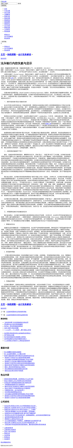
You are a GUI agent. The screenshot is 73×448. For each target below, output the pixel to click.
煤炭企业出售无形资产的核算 (14, 370)
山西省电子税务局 (10, 429)
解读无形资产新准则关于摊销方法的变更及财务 (20, 365)
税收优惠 (7, 18)
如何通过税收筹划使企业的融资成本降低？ (17, 333)
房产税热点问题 (9, 335)
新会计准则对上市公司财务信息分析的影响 (17, 381)
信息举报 (7, 435)
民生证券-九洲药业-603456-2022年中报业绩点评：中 (21, 422)
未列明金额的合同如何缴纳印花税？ (15, 339)
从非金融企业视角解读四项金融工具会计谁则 (19, 359)
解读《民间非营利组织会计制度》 (15, 367)
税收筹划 (7, 20)
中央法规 (7, 10)
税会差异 (7, 38)
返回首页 (3, 58)
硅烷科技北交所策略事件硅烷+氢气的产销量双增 (20, 413)
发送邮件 (7, 439)
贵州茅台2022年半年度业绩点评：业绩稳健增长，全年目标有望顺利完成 (27, 415)
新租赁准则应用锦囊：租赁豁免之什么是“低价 (18, 379)
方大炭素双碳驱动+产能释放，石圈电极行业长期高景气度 (23, 420)
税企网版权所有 (6, 442)
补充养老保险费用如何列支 (13, 392)
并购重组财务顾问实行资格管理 (15, 384)
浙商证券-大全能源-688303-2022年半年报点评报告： (20, 407)
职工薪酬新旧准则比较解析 (12, 352)
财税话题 (7, 27)
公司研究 (7, 29)
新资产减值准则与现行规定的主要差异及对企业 (19, 355)
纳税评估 (7, 24)
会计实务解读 (8, 36)
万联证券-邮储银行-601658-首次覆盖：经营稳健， (20, 411)
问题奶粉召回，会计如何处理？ (15, 390)
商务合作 (7, 433)
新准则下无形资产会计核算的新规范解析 (17, 357)
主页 (3, 54)
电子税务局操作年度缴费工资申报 (15, 337)
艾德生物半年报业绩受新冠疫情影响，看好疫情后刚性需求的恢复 (25, 424)
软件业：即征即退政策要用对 (13, 326)
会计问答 (7, 25)
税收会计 (7, 34)
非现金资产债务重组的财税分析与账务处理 (17, 382)
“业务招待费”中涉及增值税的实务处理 (16, 322)
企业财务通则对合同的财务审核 (16, 311)
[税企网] (3, 1)
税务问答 (7, 16)
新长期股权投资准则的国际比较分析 (16, 369)
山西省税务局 (8, 428)
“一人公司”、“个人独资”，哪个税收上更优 (17, 330)
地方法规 (7, 12)
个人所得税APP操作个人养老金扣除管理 (17, 340)
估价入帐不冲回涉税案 (11, 328)
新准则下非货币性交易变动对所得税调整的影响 (20, 363)
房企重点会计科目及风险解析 (13, 324)
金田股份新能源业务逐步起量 (14, 417)
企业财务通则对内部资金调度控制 (17, 315)
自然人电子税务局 (10, 431)
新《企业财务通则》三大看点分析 (15, 354)
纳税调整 (7, 22)
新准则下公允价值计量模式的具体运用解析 (18, 361)
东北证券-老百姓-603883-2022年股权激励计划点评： (20, 406)
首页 (5, 9)
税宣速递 (7, 31)
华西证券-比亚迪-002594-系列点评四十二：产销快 (20, 409)
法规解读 (7, 14)
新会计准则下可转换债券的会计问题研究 (17, 388)
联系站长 (7, 437)
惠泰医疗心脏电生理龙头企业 (14, 419)
